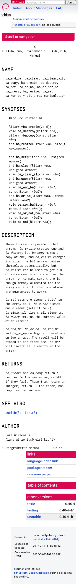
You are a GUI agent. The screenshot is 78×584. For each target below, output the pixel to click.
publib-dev (33, 24)
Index (17, 8)
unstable (20, 24)
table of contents (42, 485)
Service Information (28, 19)
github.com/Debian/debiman (31, 572)
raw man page (38, 474)
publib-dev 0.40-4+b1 (45, 539)
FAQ (59, 8)
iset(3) (31, 412)
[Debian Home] (5, 8)
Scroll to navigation (20, 37)
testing (32, 510)
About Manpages (39, 8)
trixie (31, 504)
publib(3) (13, 412)
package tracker (39, 468)
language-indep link (42, 461)
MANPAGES (19, 1)
